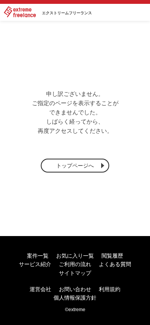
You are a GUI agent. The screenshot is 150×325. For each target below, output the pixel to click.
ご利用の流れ (75, 264)
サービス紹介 (35, 264)
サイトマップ (75, 273)
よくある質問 (115, 264)
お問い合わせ (75, 289)
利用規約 (109, 289)
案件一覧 (37, 256)
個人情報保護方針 (75, 298)
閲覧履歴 (112, 256)
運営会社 (40, 289)
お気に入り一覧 (75, 256)
